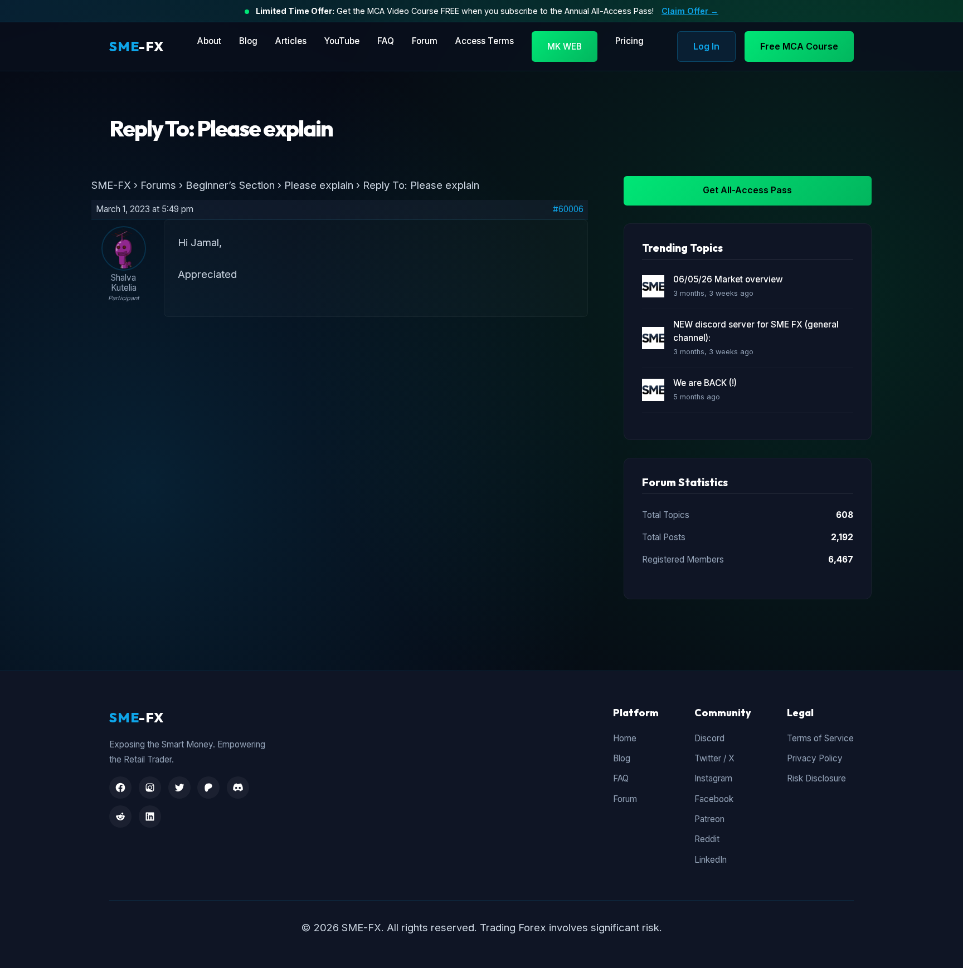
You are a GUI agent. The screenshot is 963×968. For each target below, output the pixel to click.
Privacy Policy (815, 758)
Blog (248, 41)
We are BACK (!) (705, 383)
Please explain (318, 185)
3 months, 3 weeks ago (713, 293)
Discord (709, 738)
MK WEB (564, 46)
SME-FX (111, 185)
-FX (136, 46)
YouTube (341, 41)
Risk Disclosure (816, 778)
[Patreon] (208, 787)
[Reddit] (120, 816)
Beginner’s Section (230, 185)
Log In (706, 46)
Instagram (713, 778)
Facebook (713, 799)
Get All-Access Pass (747, 189)
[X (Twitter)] (179, 787)
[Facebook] (120, 787)
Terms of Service (820, 738)
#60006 (568, 209)
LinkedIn (710, 859)
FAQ (385, 41)
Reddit (706, 839)
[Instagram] (150, 787)
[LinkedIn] (150, 816)
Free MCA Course (799, 46)
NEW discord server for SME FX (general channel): (756, 331)
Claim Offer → (690, 11)
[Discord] (238, 787)
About (209, 41)
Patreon (709, 819)
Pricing (629, 41)
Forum (424, 41)
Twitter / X (714, 758)
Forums (158, 185)
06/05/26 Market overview (728, 279)
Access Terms (484, 41)
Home (624, 738)
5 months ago (696, 397)
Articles (291, 41)
